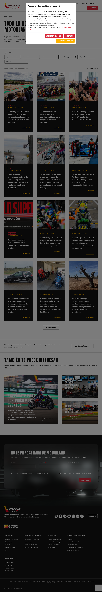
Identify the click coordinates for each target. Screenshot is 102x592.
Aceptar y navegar (53, 36)
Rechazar (69, 36)
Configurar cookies (65, 41)
